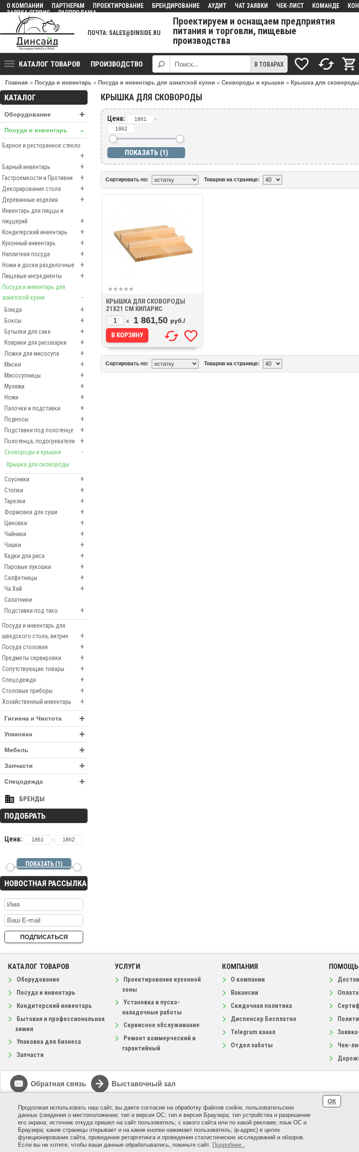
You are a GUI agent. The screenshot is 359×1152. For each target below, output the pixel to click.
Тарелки (44, 500)
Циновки (44, 522)
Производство (117, 64)
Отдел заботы (252, 1045)
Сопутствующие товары (43, 668)
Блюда (44, 309)
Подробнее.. (228, 1144)
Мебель (44, 750)
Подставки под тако (44, 610)
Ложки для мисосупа (44, 353)
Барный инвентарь (43, 166)
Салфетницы (44, 577)
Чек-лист (290, 5)
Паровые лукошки (44, 566)
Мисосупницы (44, 375)
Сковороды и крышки (44, 451)
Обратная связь (58, 1084)
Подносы (44, 419)
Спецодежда (43, 679)
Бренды (32, 799)
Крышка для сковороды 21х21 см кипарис (145, 305)
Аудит (217, 5)
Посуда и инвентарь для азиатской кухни (43, 292)
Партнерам (68, 5)
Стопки (44, 490)
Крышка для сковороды (38, 464)
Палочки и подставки (44, 408)
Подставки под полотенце (44, 430)
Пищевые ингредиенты (43, 275)
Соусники (44, 479)
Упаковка (44, 734)
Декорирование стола (43, 188)
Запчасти (44, 765)
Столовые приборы (43, 690)
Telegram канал (253, 1032)
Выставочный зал (144, 1084)
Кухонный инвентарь (43, 242)
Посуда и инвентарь (44, 130)
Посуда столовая (43, 646)
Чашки (44, 544)
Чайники (44, 533)
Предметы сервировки (43, 657)
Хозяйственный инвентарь (43, 701)
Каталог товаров (49, 64)
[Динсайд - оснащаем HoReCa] (37, 32)
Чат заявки (251, 5)
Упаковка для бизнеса (49, 1042)
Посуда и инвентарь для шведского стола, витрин (43, 631)
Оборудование (44, 114)
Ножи (44, 397)
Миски (44, 364)
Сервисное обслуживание (161, 1025)
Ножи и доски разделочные (43, 264)
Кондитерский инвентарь (43, 232)
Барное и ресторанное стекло (43, 151)
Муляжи (44, 386)
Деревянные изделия (43, 199)
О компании (25, 5)
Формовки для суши (44, 511)
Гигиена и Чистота (44, 718)
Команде (325, 5)
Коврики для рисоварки (44, 342)
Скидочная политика (261, 1006)
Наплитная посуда (43, 253)
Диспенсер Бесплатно (263, 1019)
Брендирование (176, 5)
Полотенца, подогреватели (44, 440)
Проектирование (118, 5)
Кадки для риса (44, 555)
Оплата (348, 993)
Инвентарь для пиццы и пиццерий (43, 216)
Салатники (18, 599)
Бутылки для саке (44, 331)
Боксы (44, 320)
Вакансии (244, 993)
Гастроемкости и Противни (43, 177)
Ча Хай (44, 588)
